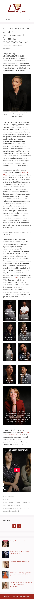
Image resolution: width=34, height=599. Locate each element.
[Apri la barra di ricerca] (30, 19)
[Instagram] (19, 526)
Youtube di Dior (15, 435)
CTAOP (15, 278)
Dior (6, 500)
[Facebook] (14, 526)
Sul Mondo (9, 497)
